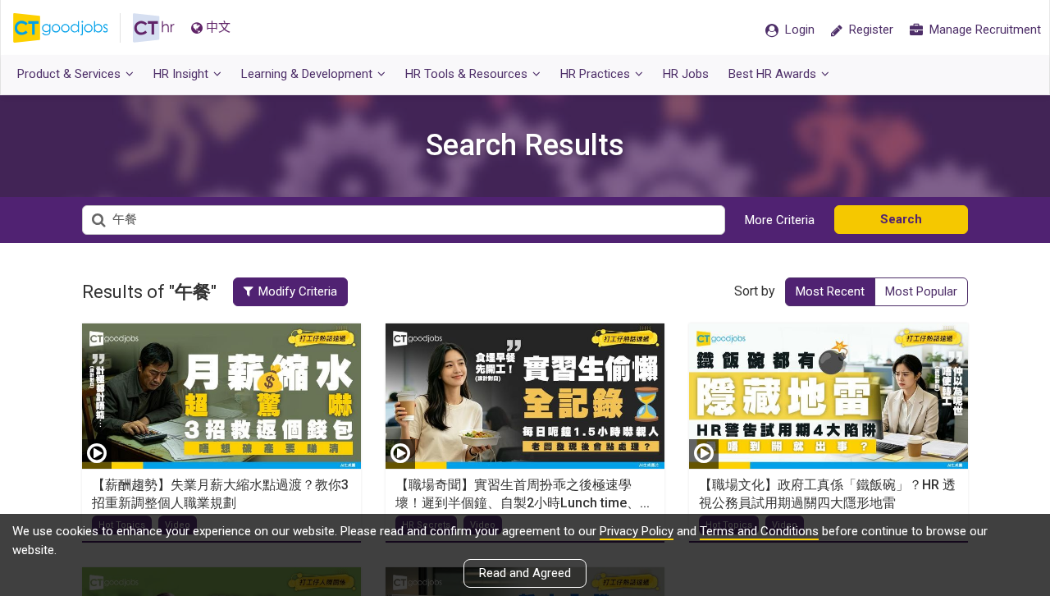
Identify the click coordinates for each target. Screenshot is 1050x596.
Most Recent (830, 291)
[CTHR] (154, 28)
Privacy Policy (636, 531)
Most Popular (921, 291)
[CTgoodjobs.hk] (73, 28)
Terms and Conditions (759, 531)
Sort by (754, 291)
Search (901, 219)
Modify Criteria (297, 291)
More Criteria (780, 220)
